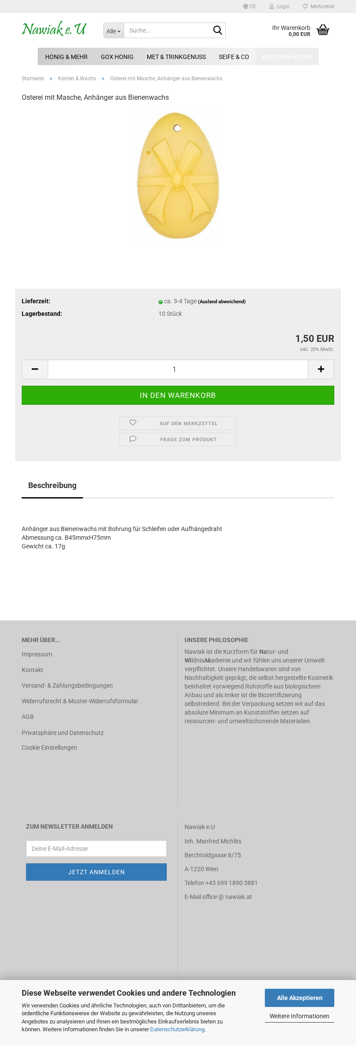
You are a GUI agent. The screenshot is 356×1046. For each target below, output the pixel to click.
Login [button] (282, 6)
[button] (250, 6)
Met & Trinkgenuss (176, 56)
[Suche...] (217, 31)
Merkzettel (321, 6)
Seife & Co (234, 56)
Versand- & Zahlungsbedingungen (67, 685)
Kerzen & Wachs (287, 56)
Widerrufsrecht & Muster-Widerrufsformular (80, 701)
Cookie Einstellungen (49, 747)
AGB (28, 716)
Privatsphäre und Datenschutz (63, 732)
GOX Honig (117, 56)
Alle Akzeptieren (300, 997)
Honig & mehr (66, 56)
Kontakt (32, 669)
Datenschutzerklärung (177, 1029)
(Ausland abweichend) (222, 302)
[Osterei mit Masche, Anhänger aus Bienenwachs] (177, 175)
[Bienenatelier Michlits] (56, 30)
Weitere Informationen (300, 1016)
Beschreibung (52, 485)
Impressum (37, 654)
